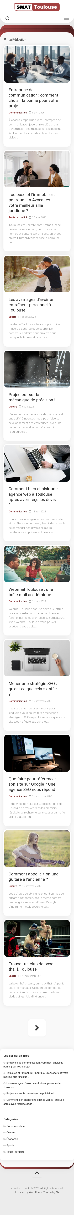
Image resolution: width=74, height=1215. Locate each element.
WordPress (35, 1192)
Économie (12, 1139)
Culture (13, 406)
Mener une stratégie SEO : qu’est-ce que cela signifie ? (33, 689)
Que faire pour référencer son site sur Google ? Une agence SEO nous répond (32, 784)
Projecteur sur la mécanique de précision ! (30, 1093)
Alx (57, 1192)
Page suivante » (37, 1027)
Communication (18, 112)
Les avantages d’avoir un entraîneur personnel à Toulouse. (32, 305)
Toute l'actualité (18, 217)
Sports (12, 316)
